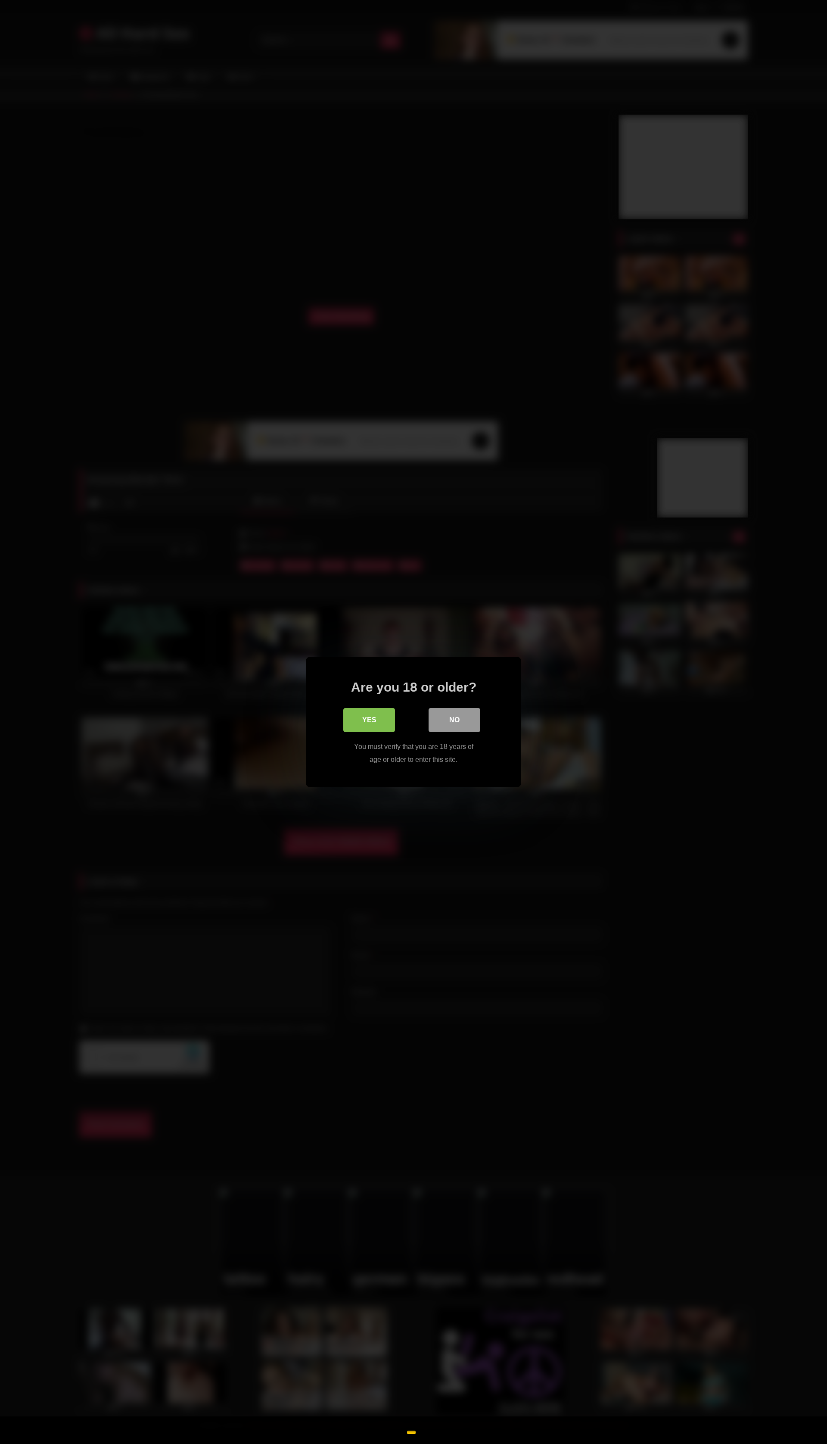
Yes (369, 720)
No (454, 720)
